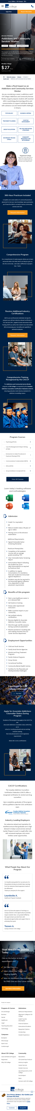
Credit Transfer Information (22, 1020)
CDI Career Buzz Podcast (25, 1059)
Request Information (26, 11)
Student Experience (23, 1035)
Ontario (19, 77)
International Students (24, 1026)
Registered (4, 1059)
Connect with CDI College (25, 1081)
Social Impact (22, 1075)
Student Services (23, 1068)
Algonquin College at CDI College (25, 1015)
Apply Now (9, 11)
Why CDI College (6, 1062)
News (20, 1078)
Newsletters (21, 1057)
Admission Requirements (25, 1012)
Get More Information (13, 988)
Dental (3, 1017)
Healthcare (4, 1020)
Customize (12, 1108)
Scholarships (22, 1032)
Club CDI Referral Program (8, 1057)
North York (6, 79)
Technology (4, 1029)
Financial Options (23, 1023)
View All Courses (17, 479)
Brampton (4, 1038)
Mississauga (4, 1041)
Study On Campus (11, 77)
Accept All (23, 1108)
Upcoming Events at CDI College (25, 1072)
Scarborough (5, 1046)
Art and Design (5, 1012)
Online (13, 1)
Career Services (22, 1065)
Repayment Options (24, 1029)
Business (3, 1014)
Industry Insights (23, 1062)
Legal (2, 1023)
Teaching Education (7, 1026)
